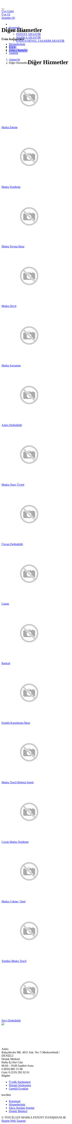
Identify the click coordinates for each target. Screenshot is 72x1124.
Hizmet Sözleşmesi (20, 1085)
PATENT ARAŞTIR (28, 34)
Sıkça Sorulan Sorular (21, 1107)
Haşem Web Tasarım (13, 1120)
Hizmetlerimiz (17, 44)
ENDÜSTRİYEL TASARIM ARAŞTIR (40, 40)
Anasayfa (14, 27)
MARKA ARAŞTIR (28, 37)
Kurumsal (14, 1101)
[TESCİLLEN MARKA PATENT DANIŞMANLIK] (24, 7)
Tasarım (13, 53)
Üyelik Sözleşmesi (19, 1082)
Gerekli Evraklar (18, 1088)
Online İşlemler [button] (18, 30)
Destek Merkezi (18, 50)
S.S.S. (12, 47)
